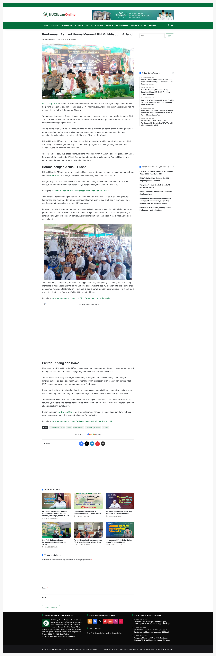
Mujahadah (54, 175)
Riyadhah (89, 427)
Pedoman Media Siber (146, 649)
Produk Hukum (150, 25)
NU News (98, 25)
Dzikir (69, 427)
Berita (88, 25)
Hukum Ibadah (121, 25)
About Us (54, 25)
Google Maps (70, 636)
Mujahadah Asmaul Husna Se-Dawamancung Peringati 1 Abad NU (82, 421)
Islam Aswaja (67, 25)
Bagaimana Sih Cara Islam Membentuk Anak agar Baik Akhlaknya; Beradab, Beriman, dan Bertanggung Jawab (155, 200)
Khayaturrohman (49, 39)
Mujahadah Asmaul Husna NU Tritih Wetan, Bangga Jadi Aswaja (81, 298)
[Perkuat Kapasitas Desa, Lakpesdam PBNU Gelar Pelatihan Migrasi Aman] (88, 530)
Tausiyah (98, 427)
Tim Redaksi (159, 649)
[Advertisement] (88, 467)
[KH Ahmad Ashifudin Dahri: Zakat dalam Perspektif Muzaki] (120, 530)
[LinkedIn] (92, 443)
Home (46, 25)
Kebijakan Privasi (117, 649)
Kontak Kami (169, 649)
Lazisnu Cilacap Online (114, 633)
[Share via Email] (103, 443)
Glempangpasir (78, 427)
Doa (63, 427)
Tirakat (106, 427)
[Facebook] (81, 443)
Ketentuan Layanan (131, 649)
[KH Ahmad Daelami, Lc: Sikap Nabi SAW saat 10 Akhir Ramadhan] (120, 501)
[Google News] (94, 434)
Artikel (108, 25)
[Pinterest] (97, 443)
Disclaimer (107, 649)
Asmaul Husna (55, 427)
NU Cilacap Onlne (66, 412)
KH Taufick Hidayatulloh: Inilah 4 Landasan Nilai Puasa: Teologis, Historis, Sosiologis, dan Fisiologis (55, 513)
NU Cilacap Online (50, 103)
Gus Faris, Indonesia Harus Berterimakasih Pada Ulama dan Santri (54, 542)
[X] (86, 443)
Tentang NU (135, 25)
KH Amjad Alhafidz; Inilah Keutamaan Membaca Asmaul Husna (80, 191)
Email (44, 597)
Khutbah (78, 25)
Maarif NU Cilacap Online (96, 633)
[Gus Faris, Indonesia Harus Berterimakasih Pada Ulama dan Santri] (56, 530)
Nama (45, 588)
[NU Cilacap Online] (59, 14)
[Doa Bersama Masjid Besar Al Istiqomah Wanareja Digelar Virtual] (88, 501)
